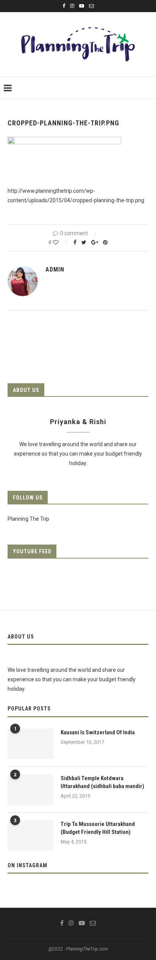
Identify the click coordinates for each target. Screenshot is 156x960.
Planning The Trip (28, 519)
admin (54, 269)
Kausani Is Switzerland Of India (98, 732)
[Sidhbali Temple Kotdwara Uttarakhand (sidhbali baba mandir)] (30, 789)
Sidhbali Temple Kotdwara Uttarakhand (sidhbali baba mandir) (102, 782)
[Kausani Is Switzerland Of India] (30, 744)
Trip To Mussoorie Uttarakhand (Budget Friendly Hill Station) (98, 828)
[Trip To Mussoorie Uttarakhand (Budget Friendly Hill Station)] (30, 835)
